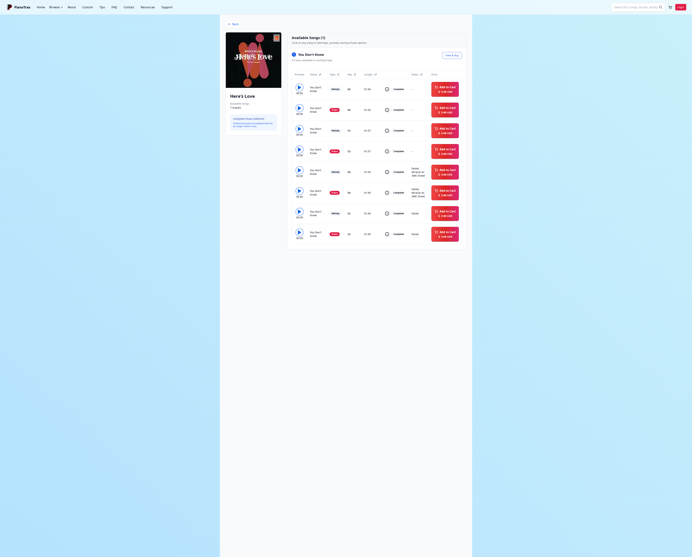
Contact (129, 7)
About (72, 7)
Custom (87, 7)
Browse (54, 7)
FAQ (114, 7)
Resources (148, 7)
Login (680, 7)
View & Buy (452, 55)
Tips (102, 7)
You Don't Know (311, 54)
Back (235, 24)
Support (167, 7)
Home (41, 7)
